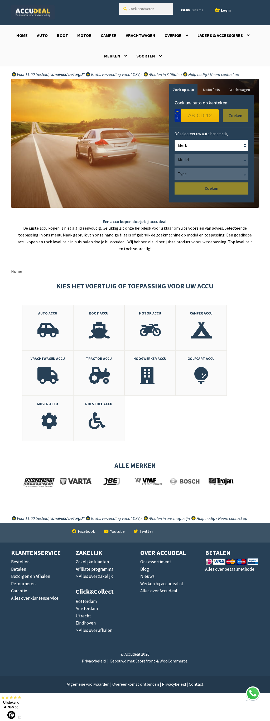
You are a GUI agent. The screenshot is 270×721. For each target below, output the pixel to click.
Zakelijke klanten (92, 562)
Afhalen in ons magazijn (169, 518)
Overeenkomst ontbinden (135, 684)
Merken (112, 56)
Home (22, 35)
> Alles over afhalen (94, 630)
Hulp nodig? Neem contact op (213, 74)
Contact (196, 684)
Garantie (19, 591)
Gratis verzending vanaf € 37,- (116, 74)
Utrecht (83, 616)
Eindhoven (86, 623)
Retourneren (23, 584)
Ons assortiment (155, 562)
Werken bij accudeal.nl (161, 584)
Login (226, 10)
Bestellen (20, 562)
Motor (84, 35)
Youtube (117, 531)
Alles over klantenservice (35, 598)
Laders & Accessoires (220, 35)
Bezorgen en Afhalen (30, 576)
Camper (109, 35)
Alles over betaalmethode (229, 569)
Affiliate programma (94, 569)
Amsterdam (87, 608)
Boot (62, 35)
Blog (144, 569)
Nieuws (147, 576)
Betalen (18, 569)
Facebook (86, 531)
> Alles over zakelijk (94, 576)
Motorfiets (211, 89)
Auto (42, 35)
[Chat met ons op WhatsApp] (253, 693)
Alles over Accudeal (158, 591)
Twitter (146, 531)
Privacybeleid (94, 661)
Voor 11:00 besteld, (50, 74)
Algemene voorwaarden (88, 684)
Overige (173, 35)
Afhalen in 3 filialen (165, 74)
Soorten (145, 56)
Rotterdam (86, 601)
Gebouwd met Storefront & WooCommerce (148, 661)
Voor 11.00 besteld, (50, 518)
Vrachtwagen (140, 35)
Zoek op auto (183, 89)
